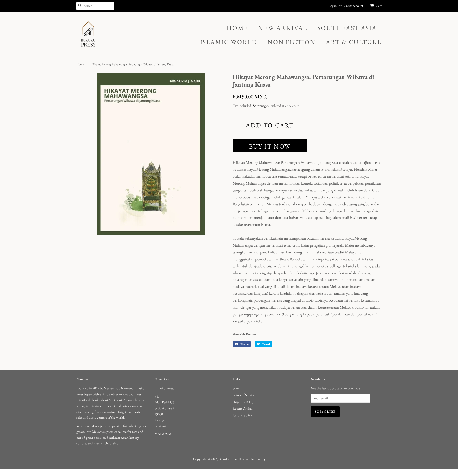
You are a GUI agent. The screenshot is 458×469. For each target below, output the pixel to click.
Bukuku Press (228, 459)
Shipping (259, 105)
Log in (332, 6)
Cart (379, 6)
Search (237, 388)
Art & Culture (354, 42)
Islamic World (228, 42)
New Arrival (282, 28)
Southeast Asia (347, 28)
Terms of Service (244, 394)
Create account (353, 6)
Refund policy (242, 415)
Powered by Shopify (252, 459)
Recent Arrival (242, 408)
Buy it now (270, 146)
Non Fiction (291, 42)
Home (237, 28)
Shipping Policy (243, 401)
